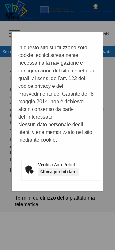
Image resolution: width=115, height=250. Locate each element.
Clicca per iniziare (58, 171)
